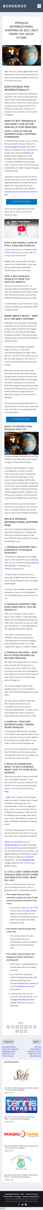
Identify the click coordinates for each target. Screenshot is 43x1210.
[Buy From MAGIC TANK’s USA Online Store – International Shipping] (21, 1134)
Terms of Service (31, 1194)
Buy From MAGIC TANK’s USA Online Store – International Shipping (21, 1147)
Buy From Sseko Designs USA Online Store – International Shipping (21, 1089)
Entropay (16, 942)
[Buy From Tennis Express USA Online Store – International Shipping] (21, 1105)
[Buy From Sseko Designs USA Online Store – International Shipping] (21, 1076)
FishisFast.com (23, 983)
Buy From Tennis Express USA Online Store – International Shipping (19, 1118)
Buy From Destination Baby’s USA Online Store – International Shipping (21, 1176)
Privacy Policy (8, 1196)
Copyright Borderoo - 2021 (14, 1194)
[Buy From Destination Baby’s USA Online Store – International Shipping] (21, 1163)
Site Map (17, 1196)
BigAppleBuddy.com (20, 999)
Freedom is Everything (30, 1196)
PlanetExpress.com (24, 986)
